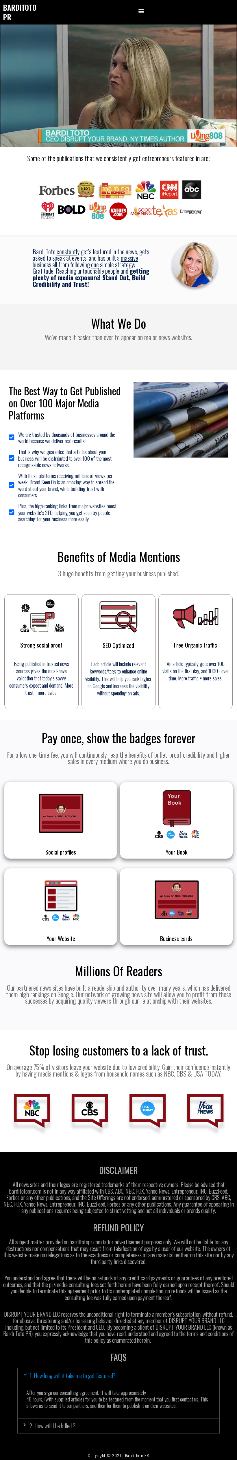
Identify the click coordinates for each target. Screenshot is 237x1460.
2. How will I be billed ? (52, 1425)
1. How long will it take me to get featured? (72, 1375)
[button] (141, 11)
